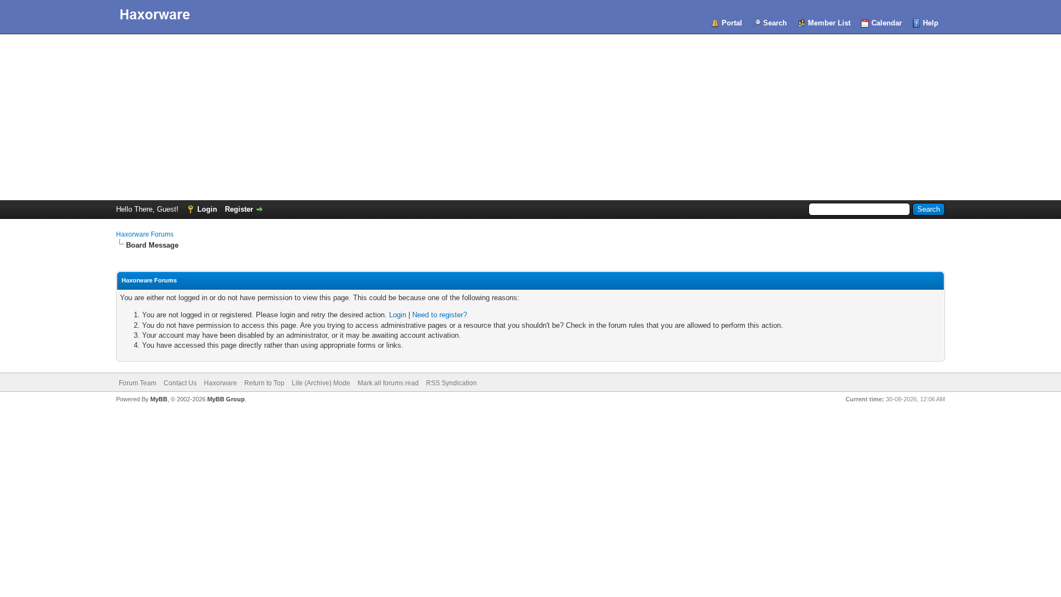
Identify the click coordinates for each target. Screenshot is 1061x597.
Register (239, 209)
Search (775, 23)
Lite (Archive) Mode (321, 383)
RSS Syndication (451, 383)
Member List (829, 23)
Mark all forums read (388, 383)
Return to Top (264, 383)
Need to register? (439, 315)
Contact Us (180, 383)
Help (930, 23)
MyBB (158, 399)
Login (207, 209)
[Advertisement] (530, 117)
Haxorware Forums (145, 234)
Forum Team (137, 383)
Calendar (886, 23)
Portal (732, 23)
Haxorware (220, 383)
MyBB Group (226, 399)
